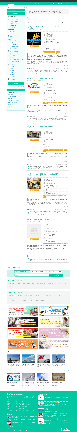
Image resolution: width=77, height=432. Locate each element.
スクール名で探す (39, 271)
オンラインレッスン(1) (14, 40)
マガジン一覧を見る (65, 370)
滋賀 (23, 404)
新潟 (13, 403)
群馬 (30, 397)
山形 (30, 396)
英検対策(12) (12, 57)
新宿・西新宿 (12, 295)
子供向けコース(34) (14, 78)
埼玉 (20, 397)
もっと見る (65, 65)
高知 (20, 408)
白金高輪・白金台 (12, 298)
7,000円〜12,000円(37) (14, 33)
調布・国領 (31, 300)
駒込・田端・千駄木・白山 (14, 283)
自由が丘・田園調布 (29, 295)
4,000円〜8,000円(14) (14, 23)
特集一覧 (60, 3)
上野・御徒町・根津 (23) (13, 100)
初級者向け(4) (12, 74)
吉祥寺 (37, 295)
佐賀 (27, 410)
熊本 (17, 410)
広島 (13, 406)
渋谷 (42, 295)
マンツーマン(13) (13, 42)
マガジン (67, 3)
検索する (16, 83)
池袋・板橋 (19, 295)
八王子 (24, 300)
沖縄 (13, 411)
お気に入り (34, 46)
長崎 (24, 410)
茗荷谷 (10, 286)
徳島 (23, 408)
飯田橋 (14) (10, 104)
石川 (20, 403)
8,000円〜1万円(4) (13, 25)
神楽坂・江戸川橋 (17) (13, 102)
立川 (50, 300)
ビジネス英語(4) (13, 44)
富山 (23, 403)
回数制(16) (12, 70)
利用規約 (9, 428)
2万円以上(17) (12, 36)
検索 (44, 3)
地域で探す (23, 271)
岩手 (20, 396)
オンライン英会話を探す (55, 271)
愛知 (13, 401)
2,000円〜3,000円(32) (14, 19)
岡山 (17, 406)
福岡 (13, 410)
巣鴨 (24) (10, 98)
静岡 (17, 401)
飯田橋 (60, 283)
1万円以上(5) (12, 27)
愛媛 (13, 408)
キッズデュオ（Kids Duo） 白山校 (41, 78)
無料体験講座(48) (13, 50)
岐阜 (23, 401)
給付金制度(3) (12, 76)
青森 (17, 396)
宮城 (27, 396)
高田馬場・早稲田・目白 (41, 300)
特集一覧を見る (66, 351)
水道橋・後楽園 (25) (12, 96)
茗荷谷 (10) (10, 108)
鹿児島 (20, 410)
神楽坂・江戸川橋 (52, 283)
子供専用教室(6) (13, 79)
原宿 (56, 298)
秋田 (24, 396)
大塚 (65, 283)
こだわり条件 (18, 275)
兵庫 (17, 404)
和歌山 (29, 404)
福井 (26, 403)
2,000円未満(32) (13, 18)
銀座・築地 (48, 295)
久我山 (36, 298)
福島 (33, 396)
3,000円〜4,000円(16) (14, 21)
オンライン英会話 (52, 3)
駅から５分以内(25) (14, 51)
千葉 (24, 397)
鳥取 (23, 406)
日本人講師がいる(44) (14, 61)
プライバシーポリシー (16, 428)
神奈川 (17, 397)
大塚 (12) (10, 106)
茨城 (27, 397)
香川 (17, 408)
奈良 (26, 404)
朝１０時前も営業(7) (14, 48)
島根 (26, 406)
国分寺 (25, 298)
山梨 (13, 399)
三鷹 (52, 298)
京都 (20, 404)
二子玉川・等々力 (44, 298)
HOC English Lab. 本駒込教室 (40, 219)
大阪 (13, 404)
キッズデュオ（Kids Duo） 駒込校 (41, 126)
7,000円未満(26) (13, 31)
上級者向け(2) (12, 72)
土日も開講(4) (12, 64)
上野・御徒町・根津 (41, 283)
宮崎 (33, 410)
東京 (13, 397)
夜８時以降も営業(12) (14, 46)
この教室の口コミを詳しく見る (61, 68)
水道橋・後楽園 (26, 283)
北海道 (14, 396)
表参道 (30, 298)
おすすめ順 (64, 22)
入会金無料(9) (12, 66)
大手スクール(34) (13, 63)
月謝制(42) (12, 68)
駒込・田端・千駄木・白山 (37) (15, 94)
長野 (17, 403)
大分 (30, 410)
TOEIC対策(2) (12, 53)
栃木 (33, 397)
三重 (20, 401)
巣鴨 (33, 283)
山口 (20, 406)
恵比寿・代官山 (57, 295)
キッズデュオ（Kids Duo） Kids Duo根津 (44, 174)
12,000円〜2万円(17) (14, 35)
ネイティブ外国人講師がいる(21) (16, 59)
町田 (20, 298)
